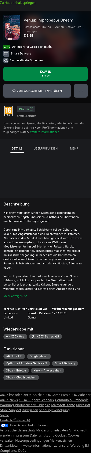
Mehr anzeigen (13, 296)
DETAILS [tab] (17, 148)
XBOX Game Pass (55, 394)
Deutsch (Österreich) (15, 420)
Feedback (47, 399)
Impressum (20, 435)
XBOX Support (29, 399)
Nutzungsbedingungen (32, 440)
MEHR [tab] (74, 148)
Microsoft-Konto (63, 405)
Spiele (4, 415)
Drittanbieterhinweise (16, 445)
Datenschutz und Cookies (48, 435)
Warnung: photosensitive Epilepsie (25, 405)
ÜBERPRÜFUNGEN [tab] (46, 148)
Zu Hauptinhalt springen (18, 2)
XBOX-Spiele (32, 394)
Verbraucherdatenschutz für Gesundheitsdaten (34, 430)
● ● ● (81, 91)
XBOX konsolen (11, 394)
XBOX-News (9, 399)
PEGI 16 (24, 108)
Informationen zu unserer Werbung (58, 445)
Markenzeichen (61, 440)
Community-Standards (71, 399)
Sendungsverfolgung (54, 410)
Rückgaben (30, 410)
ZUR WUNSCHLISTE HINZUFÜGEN (39, 91)
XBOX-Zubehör (80, 394)
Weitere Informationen (44, 132)
